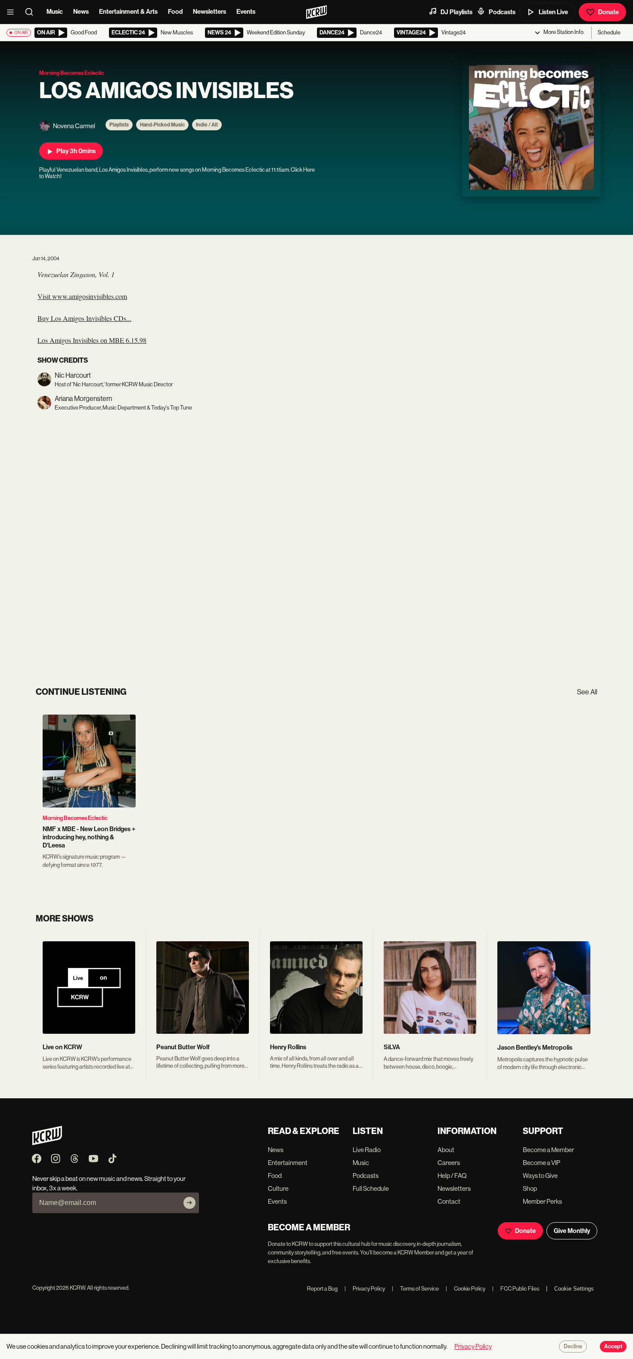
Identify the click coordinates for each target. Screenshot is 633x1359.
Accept (613, 1346)
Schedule (609, 32)
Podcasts (502, 12)
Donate (608, 12)
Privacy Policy (364, 1288)
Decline (573, 1346)
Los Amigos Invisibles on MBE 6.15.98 (91, 340)
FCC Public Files (515, 1288)
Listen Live (553, 12)
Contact (449, 1201)
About (446, 1149)
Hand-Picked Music (162, 125)
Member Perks (542, 1201)
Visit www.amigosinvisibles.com (82, 296)
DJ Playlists (456, 12)
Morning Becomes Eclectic (75, 818)
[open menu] (12, 12)
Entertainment (287, 1162)
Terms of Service (415, 1288)
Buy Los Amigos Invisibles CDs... (84, 318)
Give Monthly (572, 1231)
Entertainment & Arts (128, 11)
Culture (278, 1188)
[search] (31, 12)
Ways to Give (540, 1175)
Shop (530, 1188)
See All (587, 692)
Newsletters (209, 11)
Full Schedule (371, 1188)
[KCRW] (47, 1142)
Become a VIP (541, 1162)
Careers (449, 1162)
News (81, 11)
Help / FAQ (452, 1175)
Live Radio (367, 1149)
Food (175, 11)
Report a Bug (322, 1288)
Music (55, 11)
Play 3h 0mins (76, 151)
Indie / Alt (207, 125)
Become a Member (548, 1149)
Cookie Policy (465, 1288)
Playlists (119, 125)
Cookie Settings (574, 1288)
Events (245, 11)
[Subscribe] (189, 1203)
